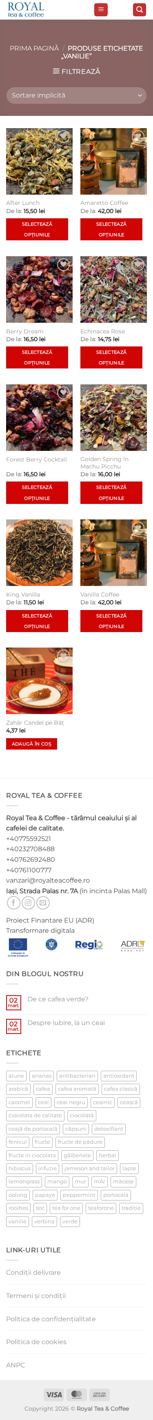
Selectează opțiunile (37, 229)
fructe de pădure (80, 1142)
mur (80, 1181)
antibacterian (77, 1076)
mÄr (99, 1181)
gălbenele (77, 1155)
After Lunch (23, 203)
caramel (19, 1102)
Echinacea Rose (102, 331)
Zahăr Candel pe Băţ (35, 722)
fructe (42, 1142)
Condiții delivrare (33, 1272)
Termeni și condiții (36, 1296)
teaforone (101, 1208)
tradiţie (131, 1208)
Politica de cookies (36, 1342)
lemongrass (24, 1181)
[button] (101, 10)
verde (70, 1221)
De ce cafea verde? (58, 999)
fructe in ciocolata (32, 1155)
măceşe (123, 1181)
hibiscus (20, 1168)
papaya (45, 1195)
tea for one (66, 1208)
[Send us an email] (43, 903)
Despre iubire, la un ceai (66, 1023)
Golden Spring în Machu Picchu (104, 463)
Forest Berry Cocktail (36, 459)
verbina (44, 1221)
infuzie (47, 1168)
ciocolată (82, 1115)
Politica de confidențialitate (51, 1319)
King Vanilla (23, 594)
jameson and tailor (89, 1168)
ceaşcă (129, 1102)
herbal (107, 1155)
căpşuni (75, 1129)
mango (57, 1181)
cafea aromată (77, 1089)
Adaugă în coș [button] (31, 744)
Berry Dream (25, 331)
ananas (41, 1076)
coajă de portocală (33, 1129)
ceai (43, 1102)
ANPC (15, 1365)
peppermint (79, 1195)
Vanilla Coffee (99, 594)
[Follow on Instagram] (28, 903)
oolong (18, 1195)
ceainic (102, 1102)
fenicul (18, 1142)
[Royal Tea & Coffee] (46, 10)
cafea (43, 1089)
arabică (18, 1089)
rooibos (18, 1208)
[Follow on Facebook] (13, 903)
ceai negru (71, 1102)
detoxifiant (108, 1129)
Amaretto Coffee (104, 203)
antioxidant (118, 1076)
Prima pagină (34, 48)
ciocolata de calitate (35, 1115)
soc (40, 1208)
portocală (116, 1195)
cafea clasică (120, 1089)
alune (16, 1076)
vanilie (18, 1221)
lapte (129, 1168)
